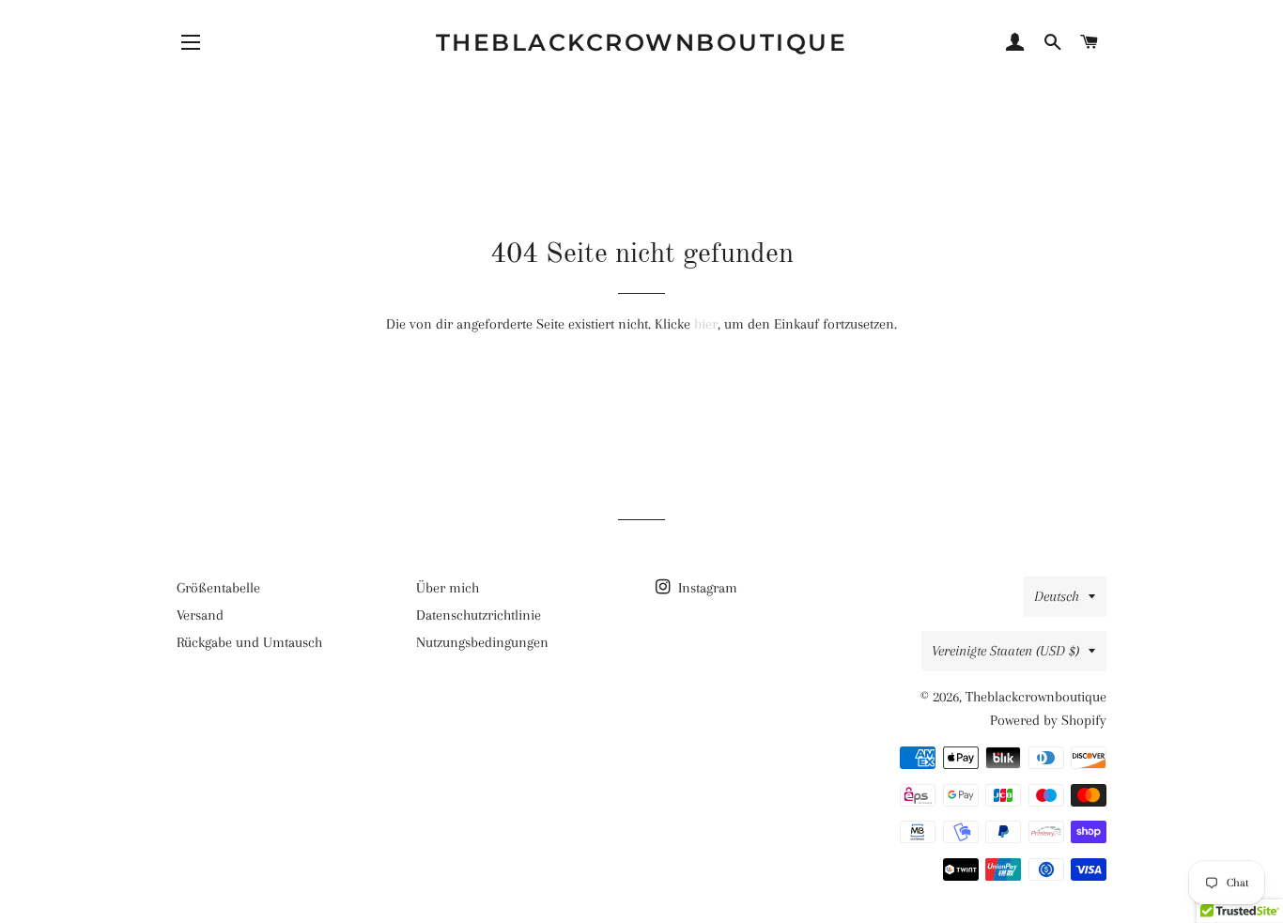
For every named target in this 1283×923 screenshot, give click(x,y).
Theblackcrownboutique (642, 42)
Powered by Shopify (1048, 720)
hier (706, 323)
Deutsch (1056, 596)
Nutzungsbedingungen (482, 642)
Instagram (705, 587)
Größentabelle (218, 587)
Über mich (447, 587)
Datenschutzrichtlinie (478, 615)
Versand (200, 615)
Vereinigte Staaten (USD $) (1005, 650)
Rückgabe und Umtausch (249, 642)
